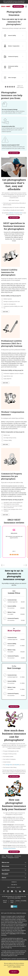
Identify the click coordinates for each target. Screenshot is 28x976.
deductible (16, 764)
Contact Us (14, 881)
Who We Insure (9, 856)
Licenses (18, 900)
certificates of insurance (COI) (15, 212)
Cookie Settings (16, 966)
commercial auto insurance (9, 848)
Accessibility (23, 900)
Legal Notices (13, 933)
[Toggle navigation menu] (26, 6)
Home (3, 856)
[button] (14, 35)
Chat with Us (14, 884)
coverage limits (8, 764)
